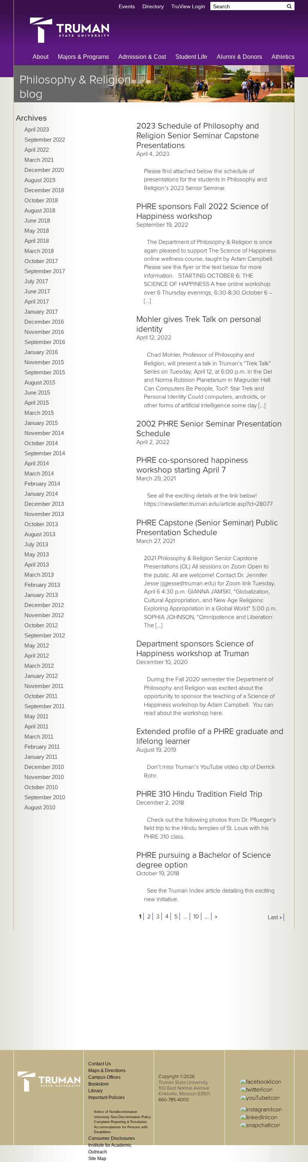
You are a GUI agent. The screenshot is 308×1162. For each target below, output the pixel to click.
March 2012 (39, 666)
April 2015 (36, 402)
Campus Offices (104, 1077)
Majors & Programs (83, 57)
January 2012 (41, 676)
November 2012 (44, 615)
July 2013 (36, 544)
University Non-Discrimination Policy (122, 1117)
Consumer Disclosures (111, 1138)
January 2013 (41, 595)
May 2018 (36, 230)
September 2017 (44, 271)
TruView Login (188, 6)
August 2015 (39, 382)
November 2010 (44, 777)
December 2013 (44, 504)
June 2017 (37, 291)
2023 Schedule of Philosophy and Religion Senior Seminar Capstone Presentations (197, 135)
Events (127, 6)
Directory (153, 6)
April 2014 (36, 463)
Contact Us (99, 1063)
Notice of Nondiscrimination (115, 1112)
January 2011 (40, 757)
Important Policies (106, 1097)
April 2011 (36, 726)
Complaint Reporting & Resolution (120, 1122)
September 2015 (44, 372)
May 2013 (36, 554)
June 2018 (37, 220)
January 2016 (41, 352)
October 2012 (41, 625)
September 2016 (44, 342)
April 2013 (36, 564)
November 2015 (44, 362)
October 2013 (41, 524)
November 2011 (43, 686)
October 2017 (41, 261)
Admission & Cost (142, 57)
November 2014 (44, 433)
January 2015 (41, 423)
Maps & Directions (106, 1070)
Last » (275, 917)
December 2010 (44, 767)
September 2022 (44, 139)
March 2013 (39, 574)
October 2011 (40, 696)
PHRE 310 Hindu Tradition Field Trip (199, 794)
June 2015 (37, 392)
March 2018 (39, 251)
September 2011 (44, 706)
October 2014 (41, 443)
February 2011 (42, 746)
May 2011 (36, 716)
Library (95, 1090)
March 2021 (39, 160)
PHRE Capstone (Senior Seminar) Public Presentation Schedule (207, 527)
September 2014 (44, 453)
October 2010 (41, 787)
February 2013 (42, 585)
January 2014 (41, 494)
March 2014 (39, 473)
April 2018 (36, 241)
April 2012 (36, 655)
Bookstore (98, 1084)
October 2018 (41, 200)
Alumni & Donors (239, 57)
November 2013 (44, 514)
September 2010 (44, 797)
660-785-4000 (174, 1100)
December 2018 (44, 190)
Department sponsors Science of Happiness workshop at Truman (195, 648)
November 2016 (44, 332)
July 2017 (36, 281)
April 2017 (36, 301)
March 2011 (38, 736)
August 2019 (39, 180)
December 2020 (44, 170)
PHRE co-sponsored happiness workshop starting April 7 (192, 465)
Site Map (97, 1158)
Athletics (283, 57)
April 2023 (36, 129)
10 (196, 916)
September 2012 (44, 635)
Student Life (191, 57)
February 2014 (42, 483)
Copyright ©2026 (177, 1077)
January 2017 (41, 311)
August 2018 (39, 210)
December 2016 (44, 322)
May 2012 (36, 645)
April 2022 (36, 150)
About (40, 57)
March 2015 (39, 413)
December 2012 (44, 605)
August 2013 (39, 534)
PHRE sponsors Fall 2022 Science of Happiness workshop (202, 211)
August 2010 (39, 807)
